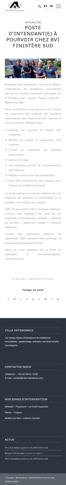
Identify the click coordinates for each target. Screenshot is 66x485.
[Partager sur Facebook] (8, 299)
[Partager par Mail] (58, 299)
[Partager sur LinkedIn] (33, 299)
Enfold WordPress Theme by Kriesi (42, 477)
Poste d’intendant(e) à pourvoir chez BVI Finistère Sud (33, 36)
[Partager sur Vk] (46, 299)
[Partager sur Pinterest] (27, 299)
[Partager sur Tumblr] (39, 299)
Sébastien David (44, 279)
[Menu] (57, 6)
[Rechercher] (38, 6)
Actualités (33, 22)
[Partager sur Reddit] (52, 299)
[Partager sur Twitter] (14, 299)
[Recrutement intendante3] (33, 68)
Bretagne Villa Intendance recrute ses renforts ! (24, 453)
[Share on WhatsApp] (21, 299)
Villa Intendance (21, 477)
